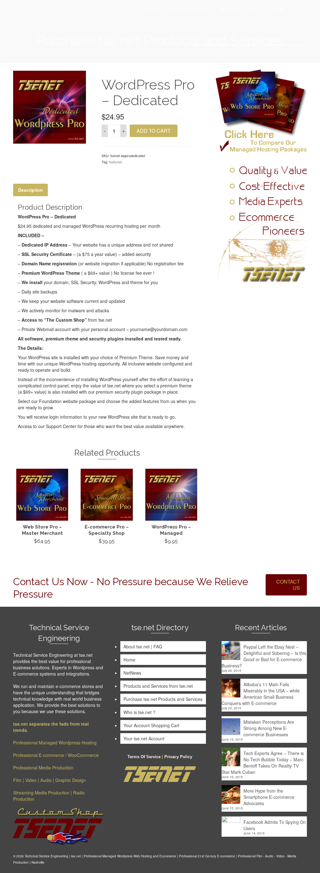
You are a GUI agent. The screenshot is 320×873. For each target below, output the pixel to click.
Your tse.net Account (143, 738)
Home (129, 659)
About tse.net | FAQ (142, 646)
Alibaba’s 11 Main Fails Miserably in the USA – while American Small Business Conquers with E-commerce (261, 693)
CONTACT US (288, 584)
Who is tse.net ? (139, 712)
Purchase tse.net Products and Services (162, 699)
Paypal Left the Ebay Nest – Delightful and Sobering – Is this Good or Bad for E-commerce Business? (264, 656)
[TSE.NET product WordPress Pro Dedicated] (49, 106)
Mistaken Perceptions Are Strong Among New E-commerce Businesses (268, 728)
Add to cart (154, 130)
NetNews (132, 673)
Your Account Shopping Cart (151, 725)
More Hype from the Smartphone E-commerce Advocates (268, 797)
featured (115, 161)
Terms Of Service (144, 756)
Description (30, 190)
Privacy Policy (178, 756)
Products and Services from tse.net (158, 686)
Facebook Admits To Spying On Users (274, 825)
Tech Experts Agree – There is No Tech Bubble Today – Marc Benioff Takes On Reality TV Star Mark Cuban (263, 762)
